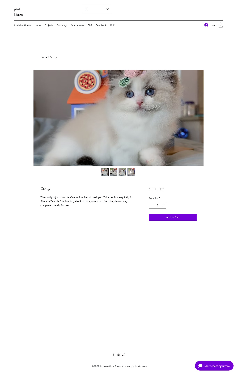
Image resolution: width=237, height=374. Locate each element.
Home (43, 57)
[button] (221, 25)
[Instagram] (118, 355)
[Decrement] (152, 205)
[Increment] (163, 205)
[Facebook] (113, 355)
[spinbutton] (157, 205)
